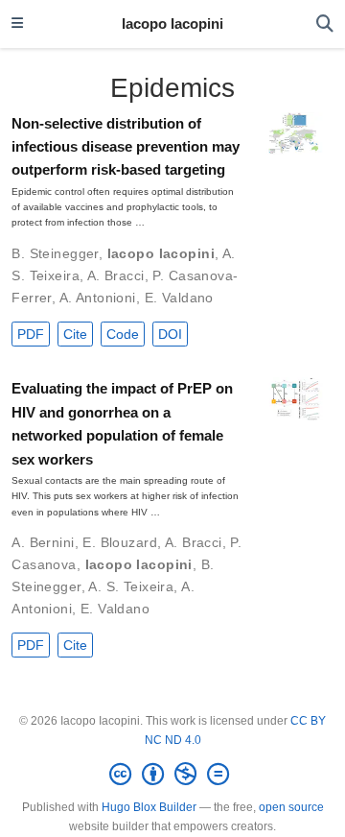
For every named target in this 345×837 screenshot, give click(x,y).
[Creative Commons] (173, 774)
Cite (75, 334)
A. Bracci (116, 275)
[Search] (325, 24)
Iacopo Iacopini (172, 24)
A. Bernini (43, 542)
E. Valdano (179, 297)
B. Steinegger (55, 253)
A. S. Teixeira (130, 586)
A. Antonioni (97, 297)
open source (291, 807)
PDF (30, 334)
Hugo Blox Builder (149, 807)
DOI (170, 334)
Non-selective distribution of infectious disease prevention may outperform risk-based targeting (126, 147)
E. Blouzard (119, 542)
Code (122, 334)
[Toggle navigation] (17, 24)
